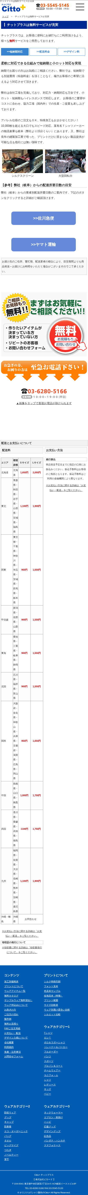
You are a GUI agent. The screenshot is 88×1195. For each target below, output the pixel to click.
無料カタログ (11, 995)
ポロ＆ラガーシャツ (54, 1042)
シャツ (47, 1080)
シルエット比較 (52, 1014)
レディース (50, 1084)
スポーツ (48, 1061)
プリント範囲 (51, 1000)
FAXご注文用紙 (12, 1028)
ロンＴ (47, 1037)
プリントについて (13, 986)
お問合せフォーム (13, 1056)
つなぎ (7, 1150)
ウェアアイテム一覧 (14, 991)
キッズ (47, 1089)
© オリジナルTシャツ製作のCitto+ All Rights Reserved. (44, 1192)
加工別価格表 (11, 981)
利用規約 (9, 1047)
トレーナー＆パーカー (55, 1047)
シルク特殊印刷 (52, 981)
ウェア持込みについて (16, 1005)
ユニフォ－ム (51, 1075)
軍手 (6, 1159)
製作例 (7, 1019)
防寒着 (7, 1126)
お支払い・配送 (12, 1033)
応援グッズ (50, 1126)
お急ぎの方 (10, 1009)
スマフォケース (52, 1145)
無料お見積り (11, 1023)
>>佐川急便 (43, 218)
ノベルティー (11, 1154)
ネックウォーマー (53, 1112)
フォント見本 (51, 986)
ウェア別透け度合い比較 (57, 1009)
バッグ (7, 1136)
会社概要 (9, 1042)
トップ (5, 16)
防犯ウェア (10, 1112)
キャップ (9, 1122)
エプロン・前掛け (53, 1117)
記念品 (47, 1136)
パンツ (47, 1056)
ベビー (47, 1094)
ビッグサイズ (11, 1145)
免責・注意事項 (12, 1052)
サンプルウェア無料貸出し (18, 1000)
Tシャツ (48, 1033)
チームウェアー (52, 1070)
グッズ (7, 1117)
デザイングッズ (52, 1131)
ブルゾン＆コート (53, 1066)
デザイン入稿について (16, 1037)
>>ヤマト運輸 (43, 244)
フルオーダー (51, 1051)
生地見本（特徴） (53, 995)
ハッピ (47, 1122)
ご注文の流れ (11, 1014)
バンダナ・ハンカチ (54, 1140)
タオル (7, 1140)
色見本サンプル (52, 991)
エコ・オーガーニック (16, 1131)
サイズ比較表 (51, 1005)
